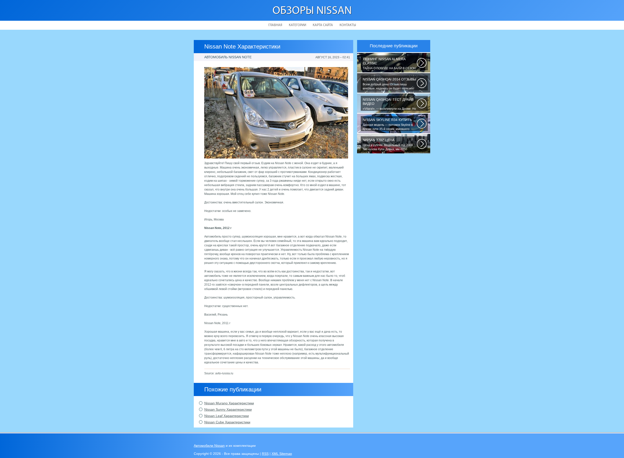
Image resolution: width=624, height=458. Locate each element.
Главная (275, 25)
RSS (265, 454)
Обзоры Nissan (312, 11)
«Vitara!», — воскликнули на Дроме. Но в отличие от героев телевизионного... (389, 104)
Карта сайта (323, 25)
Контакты (348, 25)
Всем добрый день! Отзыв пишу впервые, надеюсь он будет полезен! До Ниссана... (389, 83)
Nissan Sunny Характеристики (228, 409)
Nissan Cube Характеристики (227, 422)
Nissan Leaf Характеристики (226, 416)
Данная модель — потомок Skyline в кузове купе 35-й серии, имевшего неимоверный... (388, 124)
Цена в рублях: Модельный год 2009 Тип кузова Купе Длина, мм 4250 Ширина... (388, 144)
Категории (297, 25)
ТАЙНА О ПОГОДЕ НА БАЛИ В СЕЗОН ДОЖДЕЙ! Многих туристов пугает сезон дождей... (389, 63)
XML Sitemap (282, 454)
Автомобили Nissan (209, 446)
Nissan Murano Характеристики (229, 403)
